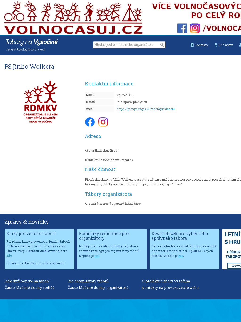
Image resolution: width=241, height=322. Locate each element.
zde (9, 256)
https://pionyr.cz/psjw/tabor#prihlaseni (146, 109)
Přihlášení (226, 45)
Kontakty (201, 45)
